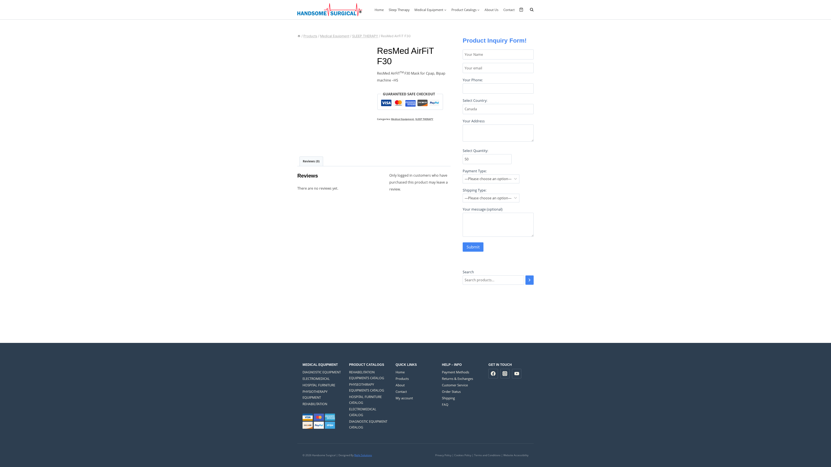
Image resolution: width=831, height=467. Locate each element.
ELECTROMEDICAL (316, 378)
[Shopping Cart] (521, 10)
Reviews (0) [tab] (311, 161)
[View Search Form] (529, 10)
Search (468, 272)
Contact (509, 10)
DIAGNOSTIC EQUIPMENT (322, 372)
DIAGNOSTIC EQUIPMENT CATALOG (368, 424)
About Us (491, 10)
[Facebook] (493, 373)
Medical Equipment (402, 119)
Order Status (451, 391)
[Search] (529, 280)
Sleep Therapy (399, 10)
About (400, 385)
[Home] (299, 36)
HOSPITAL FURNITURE (319, 385)
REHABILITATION (315, 404)
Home (379, 10)
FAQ (445, 404)
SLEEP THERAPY (424, 119)
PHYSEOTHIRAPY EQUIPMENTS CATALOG (366, 387)
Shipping (448, 398)
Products (402, 378)
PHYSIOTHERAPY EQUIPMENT (315, 394)
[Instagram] (505, 373)
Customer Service (455, 385)
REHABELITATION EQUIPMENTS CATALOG (366, 375)
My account (404, 398)
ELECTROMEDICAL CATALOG (362, 412)
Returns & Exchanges (457, 378)
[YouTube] (517, 373)
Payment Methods (455, 372)
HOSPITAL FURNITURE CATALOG (365, 400)
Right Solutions (363, 455)
